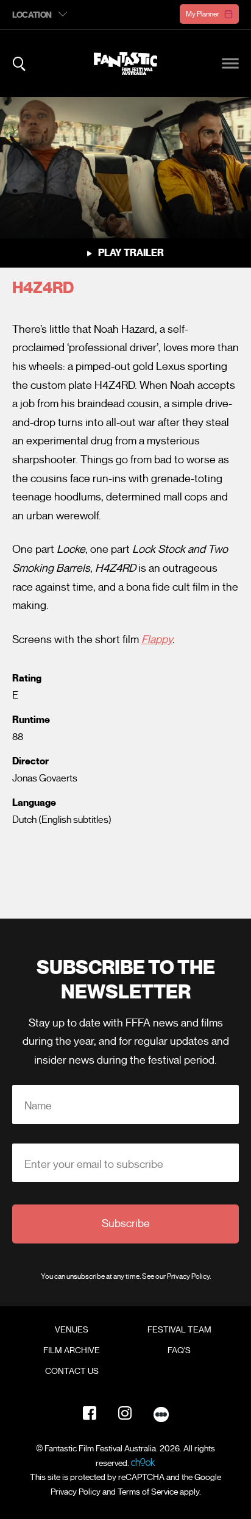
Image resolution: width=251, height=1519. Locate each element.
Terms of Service (148, 1492)
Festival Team (179, 1330)
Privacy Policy (188, 1276)
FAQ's (179, 1350)
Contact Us (72, 1371)
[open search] (19, 64)
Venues (71, 1330)
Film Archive (71, 1350)
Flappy (156, 639)
